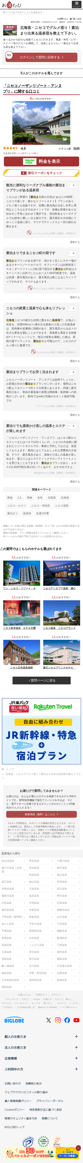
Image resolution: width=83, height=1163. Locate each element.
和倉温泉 (34, 916)
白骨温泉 (7, 902)
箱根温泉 (7, 973)
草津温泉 (62, 881)
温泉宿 (27, 513)
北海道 (52, 497)
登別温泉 (34, 860)
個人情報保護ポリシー (18, 1101)
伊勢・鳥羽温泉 (38, 973)
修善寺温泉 (63, 909)
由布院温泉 (35, 980)
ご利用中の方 (14, 1069)
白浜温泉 (34, 937)
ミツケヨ (73, 1003)
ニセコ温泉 (62, 505)
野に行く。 (49, 1003)
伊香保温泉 (8, 888)
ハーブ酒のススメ (68, 1007)
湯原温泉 (62, 951)
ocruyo (36, 999)
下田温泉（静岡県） (13, 916)
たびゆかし (8, 1007)
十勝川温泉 (63, 860)
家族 (10, 497)
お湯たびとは (24, 994)
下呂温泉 (62, 923)
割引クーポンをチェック (45, 173)
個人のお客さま (15, 1036)
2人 (20, 497)
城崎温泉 (62, 930)
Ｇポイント (56, 994)
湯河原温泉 (8, 909)
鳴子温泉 (62, 867)
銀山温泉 (34, 881)
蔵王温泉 (7, 881)
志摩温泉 (62, 973)
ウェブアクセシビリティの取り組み (26, 1092)
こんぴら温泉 (36, 944)
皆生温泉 (34, 951)
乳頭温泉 (34, 867)
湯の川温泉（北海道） (12, 869)
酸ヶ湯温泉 (8, 965)
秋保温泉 (34, 874)
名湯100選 (42, 513)
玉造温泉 (7, 951)
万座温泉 (34, 888)
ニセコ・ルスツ (16, 505)
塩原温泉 (34, 895)
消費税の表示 (33, 1083)
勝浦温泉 (62, 937)
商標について (50, 1118)
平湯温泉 (7, 930)
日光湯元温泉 (64, 965)
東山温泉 (62, 874)
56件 (76, 148)
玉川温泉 (34, 965)
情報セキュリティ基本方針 (21, 1118)
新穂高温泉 (35, 930)
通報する (75, 242)
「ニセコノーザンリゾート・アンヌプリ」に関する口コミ (32, 88)
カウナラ (62, 1003)
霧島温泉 (62, 958)
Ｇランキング (12, 999)
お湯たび (47, 999)
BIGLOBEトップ (14, 1127)
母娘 (29, 497)
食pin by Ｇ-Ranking (47, 1007)
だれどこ (26, 999)
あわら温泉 (8, 923)
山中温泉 (62, 916)
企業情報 (11, 1058)
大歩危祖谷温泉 (10, 980)
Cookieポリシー (15, 1109)
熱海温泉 (62, 980)
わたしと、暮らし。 (64, 999)
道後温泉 (7, 944)
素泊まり (12, 513)
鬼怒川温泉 (8, 895)
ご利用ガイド (41, 994)
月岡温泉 (34, 902)
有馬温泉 (7, 937)
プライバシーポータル (49, 1101)
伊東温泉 (34, 909)
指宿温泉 (7, 987)
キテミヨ (6, 1003)
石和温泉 (62, 902)
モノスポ (36, 1003)
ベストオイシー (21, 1003)
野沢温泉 (62, 895)
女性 (40, 497)
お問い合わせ (13, 1083)
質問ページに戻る (43, 680)
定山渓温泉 (8, 860)
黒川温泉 (34, 958)
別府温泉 (7, 958)
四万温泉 (62, 888)
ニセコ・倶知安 (40, 505)
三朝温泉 (62, 944)
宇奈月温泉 (35, 923)
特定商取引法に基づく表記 (45, 1109)
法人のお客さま (15, 1047)
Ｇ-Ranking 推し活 (26, 1007)
